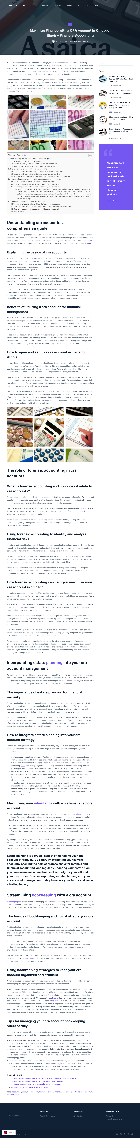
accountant (87, 240)
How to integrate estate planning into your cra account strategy (37, 184)
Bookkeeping (12, 901)
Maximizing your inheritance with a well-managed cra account (36, 187)
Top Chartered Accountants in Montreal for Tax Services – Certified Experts (43, 1078)
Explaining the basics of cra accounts (27, 161)
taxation (19, 281)
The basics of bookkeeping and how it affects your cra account (36, 204)
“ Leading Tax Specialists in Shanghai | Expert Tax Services (36, 1084)
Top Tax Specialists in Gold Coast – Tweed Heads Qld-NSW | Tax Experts (119, 105)
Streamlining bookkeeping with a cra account (28, 201)
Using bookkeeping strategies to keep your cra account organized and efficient (43, 206)
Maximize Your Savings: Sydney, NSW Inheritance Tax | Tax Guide (121, 79)
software (54, 998)
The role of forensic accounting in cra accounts (28, 169)
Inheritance (59, 1092)
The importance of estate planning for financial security (33, 182)
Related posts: (19, 211)
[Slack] (132, 1134)
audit (32, 958)
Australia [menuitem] (45, 5)
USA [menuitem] (87, 5)
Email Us (17, 1116)
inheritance (43, 803)
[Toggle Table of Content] (89, 155)
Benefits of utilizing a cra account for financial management (35, 164)
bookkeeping (44, 895)
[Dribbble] (128, 1134)
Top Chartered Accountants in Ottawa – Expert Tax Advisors (37, 1081)
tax (62, 74)
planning (10, 652)
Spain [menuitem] (96, 5)
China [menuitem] (69, 5)
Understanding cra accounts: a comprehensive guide (30, 159)
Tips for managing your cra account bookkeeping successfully (37, 209)
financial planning (46, 1092)
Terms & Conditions (114, 1119)
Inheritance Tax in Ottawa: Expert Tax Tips (29, 1087)
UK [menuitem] (79, 5)
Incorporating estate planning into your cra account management (35, 179)
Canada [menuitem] (58, 5)
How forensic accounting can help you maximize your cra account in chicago (42, 176)
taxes (82, 508)
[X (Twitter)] (121, 1134)
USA (70, 24)
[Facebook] (117, 1134)
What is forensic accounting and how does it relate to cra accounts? (38, 171)
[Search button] (131, 63)
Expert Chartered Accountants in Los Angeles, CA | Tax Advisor (121, 131)
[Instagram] (124, 1134)
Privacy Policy (111, 1116)
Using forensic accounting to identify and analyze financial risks (37, 174)
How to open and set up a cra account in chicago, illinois (34, 166)
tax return (89, 1092)
